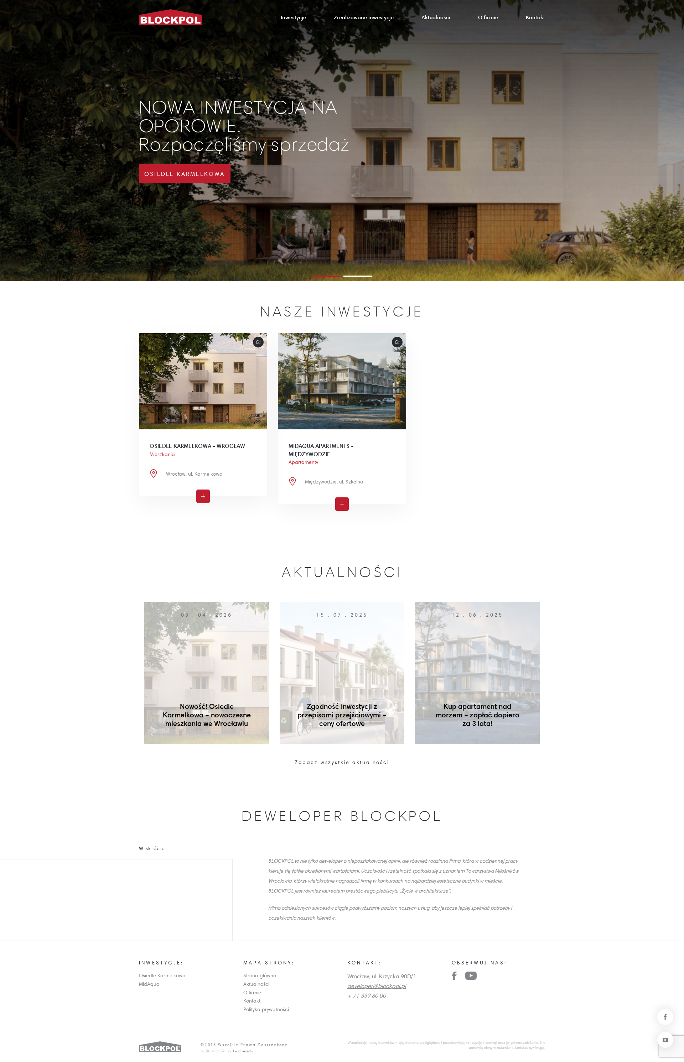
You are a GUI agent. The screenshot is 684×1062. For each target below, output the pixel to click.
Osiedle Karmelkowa (162, 975)
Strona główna (259, 975)
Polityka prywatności (266, 1009)
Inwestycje (293, 17)
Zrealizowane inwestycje (364, 17)
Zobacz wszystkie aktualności (342, 762)
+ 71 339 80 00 (366, 995)
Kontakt (535, 17)
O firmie (488, 17)
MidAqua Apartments (185, 173)
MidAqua (149, 984)
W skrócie (152, 848)
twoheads (243, 1050)
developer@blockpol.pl (376, 985)
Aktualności (435, 17)
